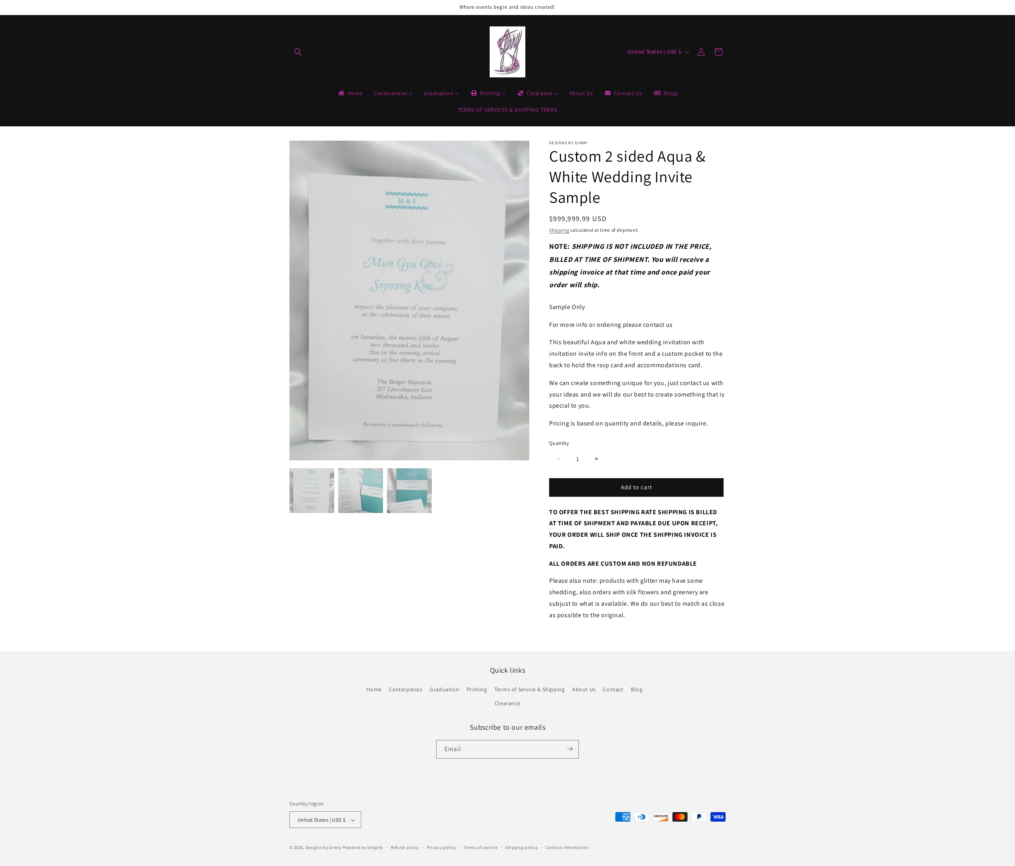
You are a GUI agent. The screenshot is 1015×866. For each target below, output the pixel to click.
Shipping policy (521, 847)
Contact (613, 689)
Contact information (567, 847)
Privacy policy (441, 847)
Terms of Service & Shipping (529, 689)
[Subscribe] (569, 749)
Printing (477, 689)
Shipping (559, 230)
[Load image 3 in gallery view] (409, 490)
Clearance (507, 703)
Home (373, 689)
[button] (298, 52)
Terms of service (480, 847)
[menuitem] (349, 93)
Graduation (444, 689)
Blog (636, 689)
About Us (584, 689)
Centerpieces (405, 689)
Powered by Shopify (363, 848)
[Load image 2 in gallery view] (360, 490)
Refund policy (405, 847)
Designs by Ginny (323, 848)
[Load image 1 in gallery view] (311, 490)
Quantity (559, 443)
